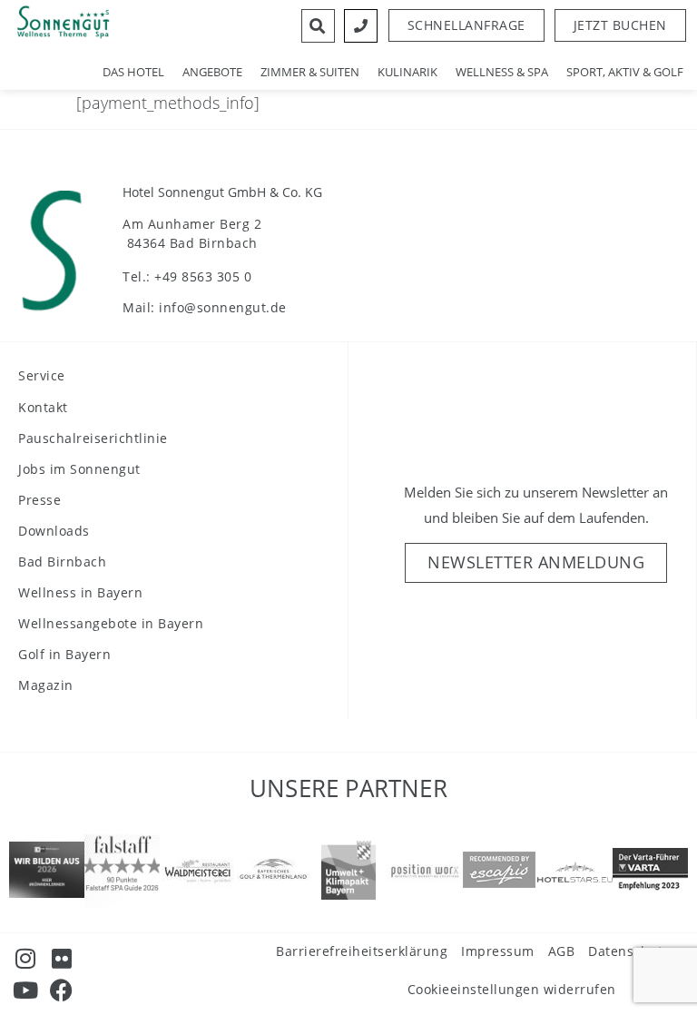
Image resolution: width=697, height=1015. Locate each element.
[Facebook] (61, 990)
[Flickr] (61, 958)
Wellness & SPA (502, 72)
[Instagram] (25, 958)
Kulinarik (407, 72)
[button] (620, 25)
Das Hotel (133, 72)
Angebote (212, 72)
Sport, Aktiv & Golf (624, 72)
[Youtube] (25, 990)
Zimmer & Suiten (309, 72)
